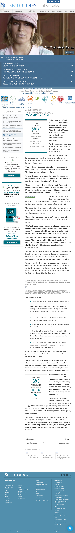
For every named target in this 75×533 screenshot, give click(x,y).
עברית (6, 494)
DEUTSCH (7, 504)
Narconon (37, 102)
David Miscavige (58, 493)
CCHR (60, 102)
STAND (56, 506)
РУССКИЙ (7, 498)
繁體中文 (7, 500)
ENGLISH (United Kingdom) (9, 488)
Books (72, 11)
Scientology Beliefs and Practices (41, 485)
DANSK (6, 490)
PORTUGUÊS (21, 498)
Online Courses (39, 495)
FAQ (66, 11)
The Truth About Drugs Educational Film (9, 135)
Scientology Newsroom (59, 492)
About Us (6, 11)
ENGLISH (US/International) (9, 484)
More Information (40, 497)
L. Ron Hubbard (19, 11)
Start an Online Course (59, 497)
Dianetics (56, 484)
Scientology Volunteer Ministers (61, 499)
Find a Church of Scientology (42, 500)
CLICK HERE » (11, 197)
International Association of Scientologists (60, 502)
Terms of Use (61, 531)
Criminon (30, 103)
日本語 (6, 496)
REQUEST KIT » (12, 242)
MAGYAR (20, 484)
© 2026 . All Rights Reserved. (19, 531)
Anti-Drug (45, 102)
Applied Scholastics (21, 104)
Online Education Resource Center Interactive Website (10, 139)
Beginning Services (44, 11)
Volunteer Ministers (56, 11)
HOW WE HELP (9, 107)
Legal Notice (68, 531)
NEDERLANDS (8, 502)
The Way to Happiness (13, 103)
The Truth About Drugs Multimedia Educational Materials (12, 126)
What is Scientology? (31, 11)
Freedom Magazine (59, 504)
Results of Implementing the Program (11, 151)
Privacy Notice (46, 531)
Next (49, 88)
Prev (26, 88)
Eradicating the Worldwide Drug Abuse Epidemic (12, 122)
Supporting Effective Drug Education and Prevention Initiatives (10, 117)
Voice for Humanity (40, 487)
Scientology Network (59, 486)
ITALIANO (20, 496)
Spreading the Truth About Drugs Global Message (12, 143)
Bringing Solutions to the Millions (12, 147)
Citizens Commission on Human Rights (60, 523)
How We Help (4, 104)
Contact (37, 499)
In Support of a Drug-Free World (60, 516)
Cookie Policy (54, 531)
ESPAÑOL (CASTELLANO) (22, 492)
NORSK (20, 485)
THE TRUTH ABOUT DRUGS (23, 107)
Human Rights (53, 103)
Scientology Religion (59, 488)
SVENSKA (20, 487)
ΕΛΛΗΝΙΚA (21, 494)
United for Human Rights (60, 519)
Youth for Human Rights (60, 521)
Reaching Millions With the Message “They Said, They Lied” (12, 130)
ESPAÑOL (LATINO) (23, 489)
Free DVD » (11, 175)
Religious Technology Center (61, 495)
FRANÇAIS (7, 492)
